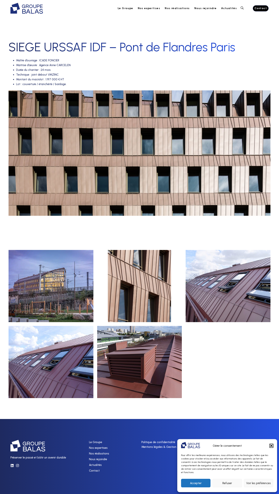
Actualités (229, 8)
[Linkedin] (12, 465)
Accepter (196, 483)
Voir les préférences (258, 483)
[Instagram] (17, 465)
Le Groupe (125, 8)
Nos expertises (149, 8)
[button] (271, 446)
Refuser (227, 483)
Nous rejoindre (205, 8)
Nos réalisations (177, 8)
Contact (94, 470)
